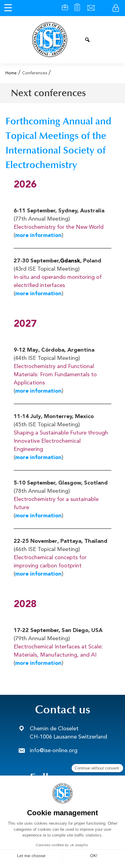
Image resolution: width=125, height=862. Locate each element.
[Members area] (116, 8)
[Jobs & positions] (65, 8)
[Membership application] (77, 8)
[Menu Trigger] (8, 8)
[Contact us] (91, 8)
